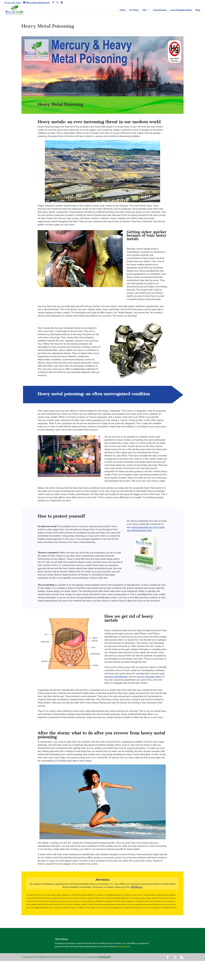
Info (144, 10)
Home (122, 10)
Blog (198, 10)
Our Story (134, 10)
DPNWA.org (136, 887)
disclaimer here (123, 947)
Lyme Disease (160, 10)
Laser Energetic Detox (181, 10)
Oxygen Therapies (146, 676)
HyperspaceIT (105, 957)
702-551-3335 (14, 2)
